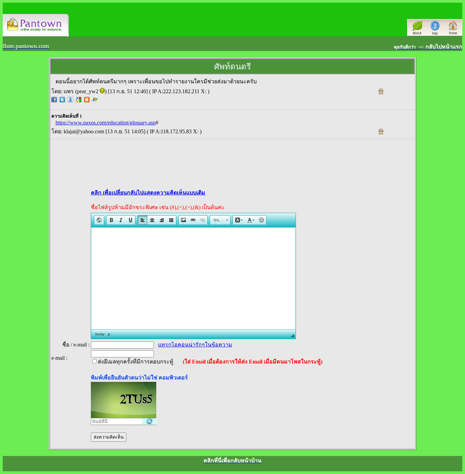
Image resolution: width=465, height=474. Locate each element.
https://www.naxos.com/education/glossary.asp (105, 122)
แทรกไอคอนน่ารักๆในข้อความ (195, 345)
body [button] (100, 334)
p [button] (109, 334)
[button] (99, 220)
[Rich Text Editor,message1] (193, 278)
